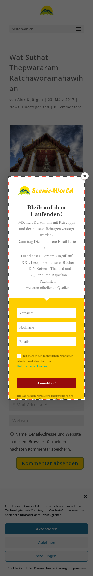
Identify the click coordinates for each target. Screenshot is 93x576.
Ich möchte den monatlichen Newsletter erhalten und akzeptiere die (45, 361)
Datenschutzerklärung (32, 366)
